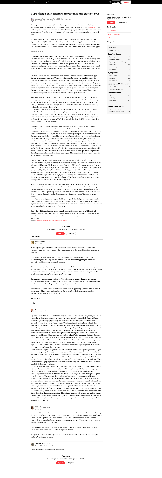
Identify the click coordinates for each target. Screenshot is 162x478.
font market (58, 220)
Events (119, 95)
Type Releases (119, 100)
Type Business (119, 64)
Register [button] (71, 233)
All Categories (112, 30)
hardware (51, 220)
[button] (32, 20)
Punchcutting (119, 69)
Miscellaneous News (119, 103)
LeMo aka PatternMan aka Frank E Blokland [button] (49, 19)
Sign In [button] (60, 233)
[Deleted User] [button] (40, 444)
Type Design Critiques (119, 57)
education (38, 220)
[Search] (110, 2)
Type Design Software (119, 59)
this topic (41, 25)
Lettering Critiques (119, 86)
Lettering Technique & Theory (119, 89)
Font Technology (119, 67)
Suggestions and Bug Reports (119, 111)
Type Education (119, 75)
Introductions (119, 50)
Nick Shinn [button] (38, 407)
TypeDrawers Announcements (119, 109)
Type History (119, 78)
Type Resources (119, 80)
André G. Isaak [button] (40, 242)
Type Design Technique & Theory (119, 62)
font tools (64, 220)
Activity (110, 38)
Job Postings (119, 98)
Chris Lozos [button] (39, 310)
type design (44, 220)
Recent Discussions (114, 34)
